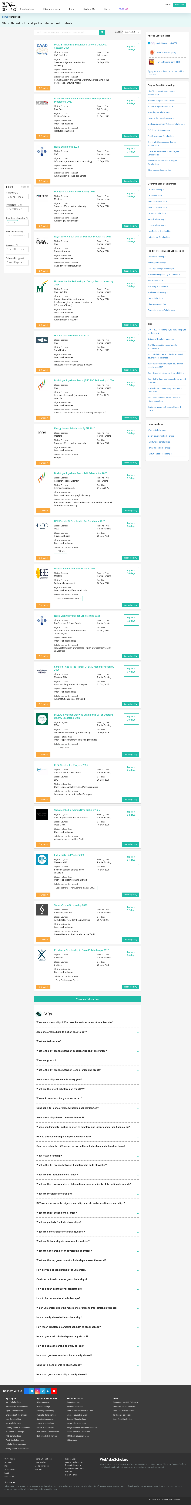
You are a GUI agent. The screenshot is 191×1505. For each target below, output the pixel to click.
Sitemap (38, 1469)
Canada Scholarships (157, 213)
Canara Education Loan (76, 1419)
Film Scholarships (155, 280)
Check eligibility (130, 88)
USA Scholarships (156, 190)
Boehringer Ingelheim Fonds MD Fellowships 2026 (80, 473)
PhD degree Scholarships (159, 130)
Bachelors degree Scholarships (161, 100)
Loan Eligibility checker (122, 1419)
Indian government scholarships (161, 436)
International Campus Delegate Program (74, 1463)
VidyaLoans (72, 1440)
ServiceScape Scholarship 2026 (70, 905)
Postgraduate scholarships (17, 1449)
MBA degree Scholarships (159, 112)
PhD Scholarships (13, 1436)
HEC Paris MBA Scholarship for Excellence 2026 (79, 521)
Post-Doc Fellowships (15, 1440)
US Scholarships (43, 1402)
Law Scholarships (155, 298)
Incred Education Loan (76, 1423)
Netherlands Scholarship (47, 1436)
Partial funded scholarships (159, 448)
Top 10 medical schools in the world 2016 (166, 373)
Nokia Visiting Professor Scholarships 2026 (77, 615)
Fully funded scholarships (159, 442)
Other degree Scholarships (159, 170)
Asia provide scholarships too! (161, 339)
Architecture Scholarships (17, 1407)
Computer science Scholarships (161, 310)
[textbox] (18, 209)
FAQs (6, 1473)
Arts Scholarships (13, 1402)
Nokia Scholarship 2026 (66, 146)
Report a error (71, 1475)
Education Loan (73, 1402)
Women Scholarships (157, 430)
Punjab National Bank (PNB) (169, 62)
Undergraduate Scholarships (18, 1428)
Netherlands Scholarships (159, 237)
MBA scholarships (13, 1423)
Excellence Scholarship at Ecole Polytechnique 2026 (81, 950)
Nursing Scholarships (157, 263)
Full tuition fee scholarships (160, 454)
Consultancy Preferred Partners (74, 1470)
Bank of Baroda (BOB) (166, 52)
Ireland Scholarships (156, 219)
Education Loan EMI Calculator (125, 1402)
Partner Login (71, 1459)
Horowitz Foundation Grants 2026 (71, 335)
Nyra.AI (123, 9)
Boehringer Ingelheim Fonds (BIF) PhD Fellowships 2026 (84, 380)
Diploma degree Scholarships (161, 118)
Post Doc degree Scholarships (161, 136)
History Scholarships (157, 304)
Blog (6, 1466)
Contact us (9, 1476)
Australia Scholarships (157, 207)
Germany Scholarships (157, 201)
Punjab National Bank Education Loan (82, 1428)
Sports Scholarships (156, 257)
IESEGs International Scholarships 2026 (75, 568)
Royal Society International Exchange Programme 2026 (82, 236)
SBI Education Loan (75, 1407)
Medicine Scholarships (158, 292)
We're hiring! (9, 1459)
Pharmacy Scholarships (158, 286)
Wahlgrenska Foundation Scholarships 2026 (77, 810)
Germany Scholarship (45, 1411)
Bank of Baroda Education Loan (80, 1411)
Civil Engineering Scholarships (161, 269)
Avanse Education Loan (77, 1415)
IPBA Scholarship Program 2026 (71, 765)
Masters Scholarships (15, 1432)
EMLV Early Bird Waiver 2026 (69, 855)
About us (8, 1462)
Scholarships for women (16, 1444)
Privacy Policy (40, 1462)
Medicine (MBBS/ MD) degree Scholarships (166, 124)
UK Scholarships (155, 196)
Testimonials (9, 1469)
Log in (168, 5)
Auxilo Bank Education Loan (78, 1432)
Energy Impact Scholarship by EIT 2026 (74, 428)
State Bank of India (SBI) (167, 43)
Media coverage (42, 1466)
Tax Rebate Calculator (122, 1415)
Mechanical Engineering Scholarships (164, 274)
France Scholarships (156, 225)
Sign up (180, 5)
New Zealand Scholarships (159, 231)
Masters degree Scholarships (160, 106)
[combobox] (17, 196)
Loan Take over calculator (123, 1411)
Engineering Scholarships (16, 1415)
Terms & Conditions (43, 1459)
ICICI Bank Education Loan (78, 1436)
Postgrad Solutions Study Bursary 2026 (74, 191)
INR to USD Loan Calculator (124, 1407)
